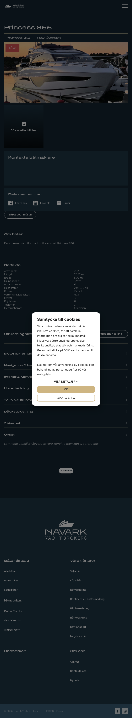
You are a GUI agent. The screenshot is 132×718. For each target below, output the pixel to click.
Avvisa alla (66, 398)
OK (66, 389)
